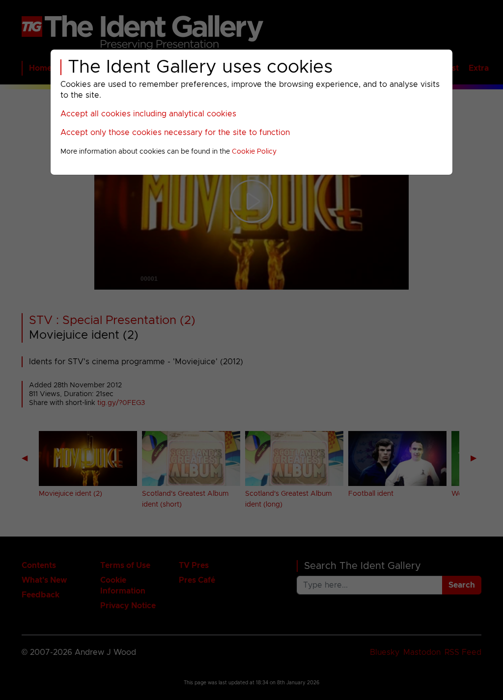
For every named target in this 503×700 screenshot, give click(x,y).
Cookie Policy (254, 151)
